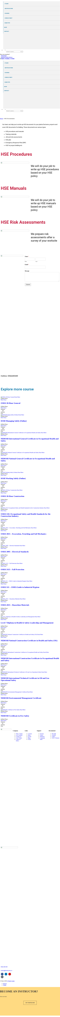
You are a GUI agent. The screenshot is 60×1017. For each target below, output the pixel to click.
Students (3, 409)
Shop (29, 735)
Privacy (5, 983)
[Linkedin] (6, 974)
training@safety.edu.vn (6, 57)
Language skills (42, 738)
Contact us (18, 736)
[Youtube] (9, 974)
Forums (42, 733)
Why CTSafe (19, 733)
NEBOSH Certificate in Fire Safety (15, 716)
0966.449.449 (4, 967)
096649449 (4, 55)
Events (29, 736)
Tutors (41, 735)
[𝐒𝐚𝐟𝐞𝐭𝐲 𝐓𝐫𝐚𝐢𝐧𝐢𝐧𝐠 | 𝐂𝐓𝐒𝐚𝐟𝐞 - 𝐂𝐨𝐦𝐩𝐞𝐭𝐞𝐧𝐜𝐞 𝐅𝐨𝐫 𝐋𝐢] (7, 58)
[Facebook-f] (2, 974)
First (26, 261)
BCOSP (54, 733)
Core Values (19, 738)
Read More (17, 397)
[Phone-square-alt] (2, 977)
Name (27, 256)
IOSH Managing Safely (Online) (14, 421)
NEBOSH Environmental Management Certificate (21, 698)
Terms (4, 985)
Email (27, 264)
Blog (29, 738)
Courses (30, 733)
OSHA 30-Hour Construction (12, 496)
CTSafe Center (11, 981)
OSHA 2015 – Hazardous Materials (15, 605)
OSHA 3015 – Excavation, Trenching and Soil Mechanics (23, 534)
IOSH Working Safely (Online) (13, 478)
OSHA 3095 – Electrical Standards (15, 552)
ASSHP (54, 735)
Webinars (42, 736)
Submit (28, 284)
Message (27, 271)
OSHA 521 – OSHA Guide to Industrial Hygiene (20, 587)
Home (1, 118)
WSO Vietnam (55, 738)
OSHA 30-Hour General (10, 403)
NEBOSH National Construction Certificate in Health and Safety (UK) (29, 641)
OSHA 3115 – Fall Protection (12, 569)
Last (36, 261)
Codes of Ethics (18, 740)
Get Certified (19, 735)
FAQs (29, 739)
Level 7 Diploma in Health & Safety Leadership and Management (27, 623)
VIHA (53, 736)
